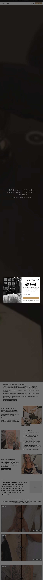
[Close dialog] (38, 279)
